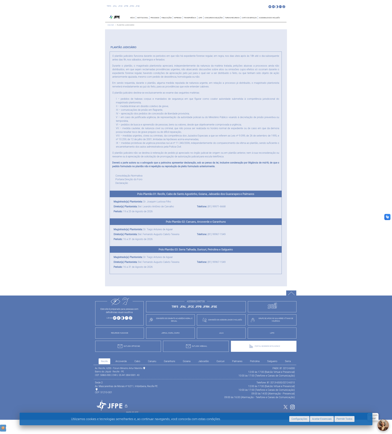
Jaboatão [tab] (203, 361)
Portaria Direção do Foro (128, 179)
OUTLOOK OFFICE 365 (132, 346)
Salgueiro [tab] (272, 361)
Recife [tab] (104, 361)
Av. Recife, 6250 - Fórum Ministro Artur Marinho (119, 368)
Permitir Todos (344, 418)
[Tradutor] (283, 6)
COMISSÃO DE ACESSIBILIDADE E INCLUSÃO (225, 320)
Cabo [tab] (137, 361)
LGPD (200, 18)
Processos (155, 18)
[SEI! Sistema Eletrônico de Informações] (272, 306)
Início (132, 18)
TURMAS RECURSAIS (232, 18)
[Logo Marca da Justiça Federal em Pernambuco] (115, 16)
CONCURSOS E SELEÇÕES (214, 18)
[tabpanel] (194, 383)
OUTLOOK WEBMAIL (199, 346)
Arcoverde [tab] (121, 361)
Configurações (299, 418)
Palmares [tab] (237, 361)
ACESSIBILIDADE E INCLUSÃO (269, 18)
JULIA (221, 333)
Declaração (121, 183)
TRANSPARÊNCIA (190, 18)
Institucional (142, 18)
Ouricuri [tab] (220, 361)
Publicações (167, 18)
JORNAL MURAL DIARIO (170, 333)
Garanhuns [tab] (169, 361)
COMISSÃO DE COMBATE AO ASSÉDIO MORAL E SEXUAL (174, 319)
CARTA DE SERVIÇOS (249, 18)
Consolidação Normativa (128, 175)
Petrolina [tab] (255, 361)
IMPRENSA (178, 18)
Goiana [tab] (186, 361)
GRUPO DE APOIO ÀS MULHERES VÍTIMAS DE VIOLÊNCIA (275, 319)
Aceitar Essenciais (322, 418)
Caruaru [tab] (152, 361)
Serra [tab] (288, 361)
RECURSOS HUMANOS (119, 333)
